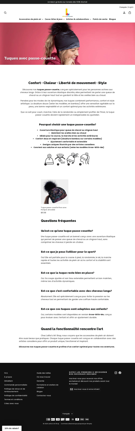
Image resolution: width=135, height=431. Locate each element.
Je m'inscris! (47, 228)
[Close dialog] (106, 185)
